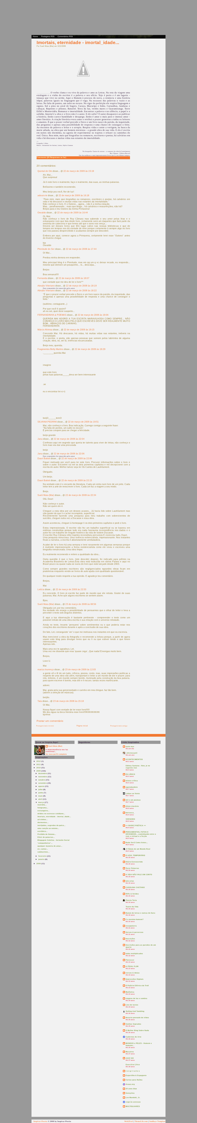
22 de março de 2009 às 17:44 (81, 249)
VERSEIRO (130, 819)
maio (40, 796)
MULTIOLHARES (133, 1106)
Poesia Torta (131, 900)
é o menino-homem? (135, 919)
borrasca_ (130, 813)
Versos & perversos (134, 932)
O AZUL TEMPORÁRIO (135, 855)
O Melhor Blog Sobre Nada (137, 1030)
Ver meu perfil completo (56, 754)
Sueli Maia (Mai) (46, 495)
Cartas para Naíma (134, 1080)
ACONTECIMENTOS (134, 759)
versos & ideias (133, 973)
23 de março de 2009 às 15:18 (68, 701)
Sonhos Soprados (133, 1024)
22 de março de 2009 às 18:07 (74, 278)
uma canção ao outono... (48, 828)
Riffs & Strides (132, 894)
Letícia (41, 589)
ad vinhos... (43, 819)
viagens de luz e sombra (136, 998)
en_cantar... (43, 849)
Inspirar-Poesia (40, 1121)
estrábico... (43, 831)
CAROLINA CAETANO (135, 887)
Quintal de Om (45, 171)
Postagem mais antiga (118, 726)
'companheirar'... (45, 843)
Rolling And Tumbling (135, 1011)
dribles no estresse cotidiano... (51, 814)
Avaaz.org (130, 1084)
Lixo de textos (132, 1005)
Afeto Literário (132, 806)
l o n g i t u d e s (133, 1071)
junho (41, 793)
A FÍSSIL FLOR (132, 966)
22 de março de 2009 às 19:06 (93, 315)
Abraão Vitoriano (46, 286)
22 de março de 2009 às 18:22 (81, 290)
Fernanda (42, 278)
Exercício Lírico (133, 1065)
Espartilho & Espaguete (136, 1075)
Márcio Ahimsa (45, 329)
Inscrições (130, 939)
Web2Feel (128, 1121)
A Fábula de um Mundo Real (138, 849)
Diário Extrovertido (134, 862)
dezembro (43, 773)
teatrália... (42, 805)
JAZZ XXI (130, 1058)
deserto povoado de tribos (137, 1018)
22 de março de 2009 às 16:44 (72, 212)
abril (40, 799)
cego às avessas (133, 1102)
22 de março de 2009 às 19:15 (79, 329)
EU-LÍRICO (130, 774)
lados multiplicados (134, 954)
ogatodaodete (132, 787)
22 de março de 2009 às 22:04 (69, 439)
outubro (42, 780)
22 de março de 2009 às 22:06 (69, 453)
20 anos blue (131, 1089)
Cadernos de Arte (133, 1037)
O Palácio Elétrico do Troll (137, 986)
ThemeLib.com (141, 1121)
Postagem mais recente (45, 726)
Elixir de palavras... (46, 837)
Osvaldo (42, 212)
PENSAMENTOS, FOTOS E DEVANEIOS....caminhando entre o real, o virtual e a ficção (141, 834)
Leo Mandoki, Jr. (133, 1097)
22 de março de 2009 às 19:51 (83, 422)
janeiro (41, 859)
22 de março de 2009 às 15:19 (78, 171)
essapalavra (131, 926)
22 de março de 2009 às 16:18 (74, 195)
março (41, 802)
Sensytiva (130, 1093)
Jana (40, 439)
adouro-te (42, 195)
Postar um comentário (50, 721)
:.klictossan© (131, 753)
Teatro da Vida (132, 907)
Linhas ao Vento (133, 794)
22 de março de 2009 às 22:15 (76, 480)
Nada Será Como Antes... (137, 843)
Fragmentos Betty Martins (50, 349)
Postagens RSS (47, 36)
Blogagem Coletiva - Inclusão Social (54, 840)
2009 (38, 771)
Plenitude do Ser (46, 249)
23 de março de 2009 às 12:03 (80, 669)
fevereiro (42, 856)
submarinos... (44, 852)
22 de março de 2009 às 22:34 (80, 495)
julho (40, 789)
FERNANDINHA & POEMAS (52, 315)
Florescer (130, 960)
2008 (38, 864)
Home (35, 36)
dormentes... (43, 822)
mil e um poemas (133, 800)
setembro (42, 783)
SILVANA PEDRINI (47, 422)
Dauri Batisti (44, 458)
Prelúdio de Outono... (47, 834)
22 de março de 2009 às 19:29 (90, 349)
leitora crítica (132, 781)
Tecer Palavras (132, 868)
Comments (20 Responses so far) (51, 157)
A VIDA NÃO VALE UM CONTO (139, 875)
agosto (41, 786)
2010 (38, 768)
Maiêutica (130, 992)
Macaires (130, 1052)
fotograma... (43, 808)
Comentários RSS (65, 36)
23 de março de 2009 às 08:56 (80, 604)
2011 (38, 764)
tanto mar (130, 747)
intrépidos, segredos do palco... (52, 825)
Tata (40, 701)
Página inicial (82, 726)
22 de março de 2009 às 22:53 (71, 589)
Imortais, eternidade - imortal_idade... (78, 42)
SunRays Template (157, 1121)
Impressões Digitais (135, 979)
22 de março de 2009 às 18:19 (81, 286)
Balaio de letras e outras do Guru (140, 913)
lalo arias (130, 881)
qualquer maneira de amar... (50, 846)
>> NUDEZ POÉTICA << (136, 826)
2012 (38, 761)
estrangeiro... (43, 811)
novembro (43, 777)
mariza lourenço (46, 669)
